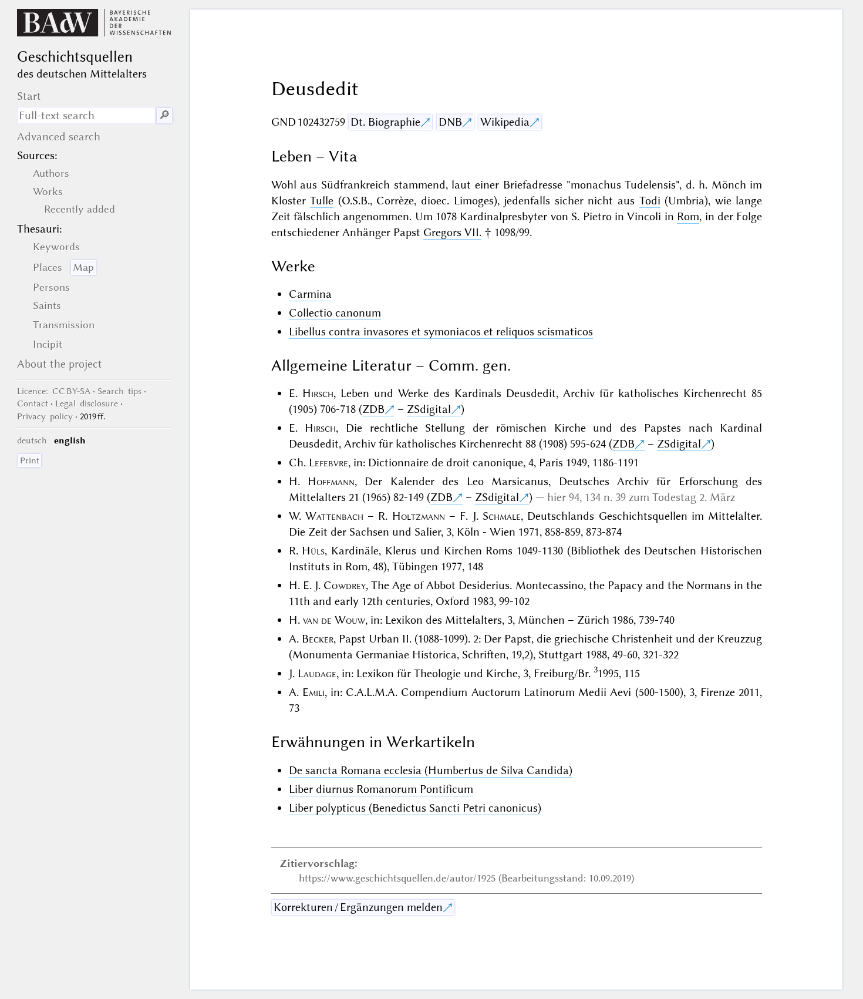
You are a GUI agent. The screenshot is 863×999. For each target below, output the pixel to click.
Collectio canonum (335, 312)
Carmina (310, 294)
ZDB (373, 409)
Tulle (321, 200)
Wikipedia (505, 122)
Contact (32, 403)
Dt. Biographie (385, 122)
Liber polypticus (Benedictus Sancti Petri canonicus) (415, 808)
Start (29, 96)
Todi (649, 200)
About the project (59, 364)
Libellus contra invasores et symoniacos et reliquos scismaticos (441, 331)
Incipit (47, 344)
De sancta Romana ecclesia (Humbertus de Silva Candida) (430, 770)
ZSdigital (429, 409)
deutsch (32, 440)
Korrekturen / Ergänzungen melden (358, 907)
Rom (688, 216)
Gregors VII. (452, 232)
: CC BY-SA (53, 391)
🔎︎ (164, 115)
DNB (450, 122)
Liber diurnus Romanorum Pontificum (381, 789)
